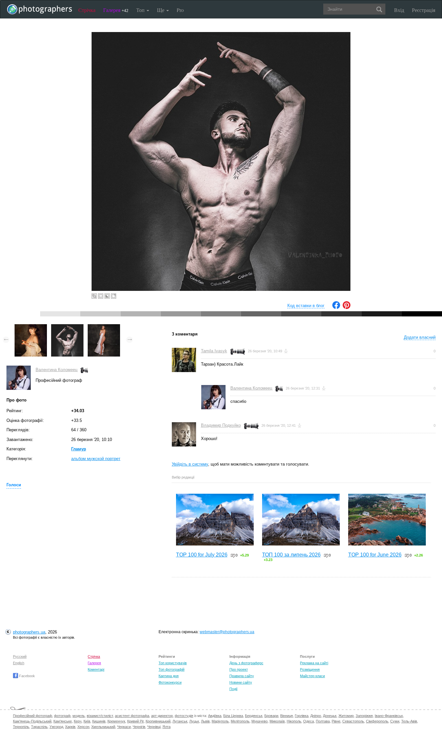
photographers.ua (29, 632)
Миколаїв (277, 721)
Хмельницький (103, 727)
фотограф (62, 716)
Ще (161, 9)
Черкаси (124, 727)
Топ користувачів (173, 663)
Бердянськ (253, 716)
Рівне (336, 721)
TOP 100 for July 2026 (201, 554)
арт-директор (162, 716)
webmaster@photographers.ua (227, 632)
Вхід (399, 9)
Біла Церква (233, 716)
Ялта (166, 727)
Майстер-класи (312, 676)
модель (78, 716)
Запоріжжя (364, 716)
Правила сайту (241, 676)
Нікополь (294, 721)
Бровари (271, 716)
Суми (394, 721)
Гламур (78, 448)
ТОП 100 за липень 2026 (291, 554)
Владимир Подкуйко (221, 425)
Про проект (238, 669)
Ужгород (56, 727)
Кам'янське (62, 721)
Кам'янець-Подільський (32, 721)
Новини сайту (240, 682)
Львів (205, 721)
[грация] (104, 327)
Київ (86, 721)
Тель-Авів (409, 721)
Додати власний (420, 337)
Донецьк (330, 716)
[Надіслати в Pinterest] (346, 307)
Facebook (26, 676)
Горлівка (301, 716)
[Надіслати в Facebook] (336, 307)
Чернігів (139, 727)
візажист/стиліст (100, 716)
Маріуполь (220, 721)
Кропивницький (158, 721)
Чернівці (153, 727)
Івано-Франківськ (389, 716)
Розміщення (310, 669)
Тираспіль (39, 727)
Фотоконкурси (170, 682)
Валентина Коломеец (56, 369)
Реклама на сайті (314, 663)
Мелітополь (240, 721)
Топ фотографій (171, 669)
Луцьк (194, 721)
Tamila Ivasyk (214, 350)
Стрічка (86, 9)
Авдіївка (214, 716)
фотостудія (184, 716)
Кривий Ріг (135, 721)
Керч (78, 721)
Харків (70, 727)
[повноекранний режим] (113, 296)
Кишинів (98, 721)
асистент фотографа (132, 716)
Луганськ (179, 721)
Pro (180, 9)
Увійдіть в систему (190, 464)
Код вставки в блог (306, 305)
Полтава (323, 721)
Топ (141, 9)
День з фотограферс (246, 663)
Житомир (346, 716)
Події (233, 689)
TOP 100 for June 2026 (375, 554)
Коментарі (96, 669)
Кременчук (116, 721)
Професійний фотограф (32, 716)
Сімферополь (377, 721)
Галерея (115, 9)
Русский (20, 656)
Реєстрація (423, 9)
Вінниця (286, 716)
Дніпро (315, 716)
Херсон (83, 727)
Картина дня (169, 676)
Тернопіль (21, 727)
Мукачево (259, 721)
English (18, 663)
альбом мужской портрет (95, 458)
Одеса (308, 721)
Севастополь (353, 721)
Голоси (13, 484)
